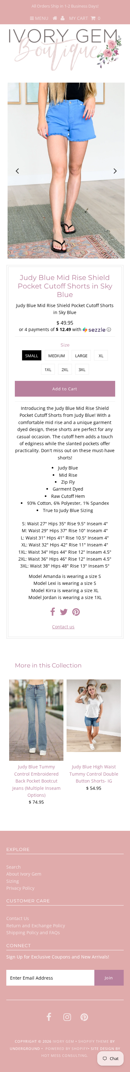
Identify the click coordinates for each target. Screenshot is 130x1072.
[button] (65, 329)
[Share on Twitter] (64, 613)
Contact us (63, 627)
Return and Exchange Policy (35, 926)
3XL (82, 369)
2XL (65, 369)
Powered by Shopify (66, 1048)
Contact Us (17, 918)
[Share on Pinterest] (76, 613)
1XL (47, 369)
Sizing (12, 881)
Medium (56, 355)
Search (13, 867)
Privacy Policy (20, 888)
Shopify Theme (93, 1041)
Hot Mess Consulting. (64, 1055)
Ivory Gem (63, 1041)
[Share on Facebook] (52, 613)
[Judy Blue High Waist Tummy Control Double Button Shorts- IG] (94, 715)
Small (31, 355)
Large (81, 355)
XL (101, 355)
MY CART (84, 18)
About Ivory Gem (23, 874)
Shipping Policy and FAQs (33, 932)
